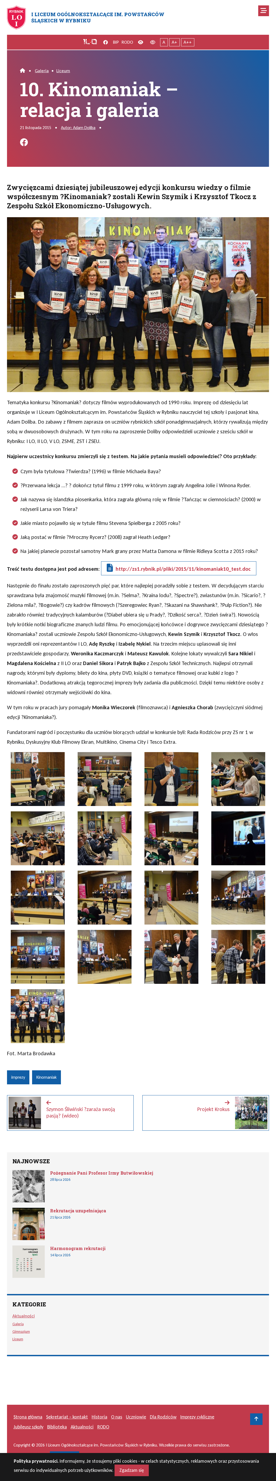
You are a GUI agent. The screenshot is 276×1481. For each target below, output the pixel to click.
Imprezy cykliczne (197, 1417)
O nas (116, 1417)
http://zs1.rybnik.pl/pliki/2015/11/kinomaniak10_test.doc (183, 569)
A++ (188, 42)
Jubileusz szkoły (28, 1427)
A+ (174, 42)
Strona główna (27, 1417)
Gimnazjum (21, 1331)
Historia (99, 1417)
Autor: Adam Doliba (78, 127)
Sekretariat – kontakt (67, 1417)
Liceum (63, 71)
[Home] (22, 71)
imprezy (18, 1077)
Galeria (42, 71)
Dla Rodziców (163, 1417)
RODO (127, 42)
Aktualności (23, 1316)
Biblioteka (57, 1427)
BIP (116, 42)
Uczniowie (136, 1417)
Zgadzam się (131, 1470)
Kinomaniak (46, 1077)
